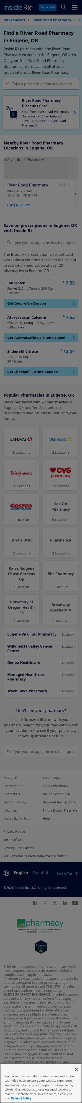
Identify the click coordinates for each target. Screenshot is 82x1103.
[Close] (77, 1070)
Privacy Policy (21, 1098)
